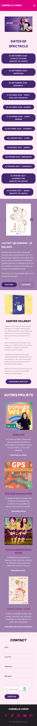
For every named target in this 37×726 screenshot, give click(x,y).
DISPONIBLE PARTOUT (18, 382)
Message (8, 676)
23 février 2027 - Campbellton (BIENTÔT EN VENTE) (18, 178)
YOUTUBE (9, 285)
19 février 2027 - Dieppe (18, 147)
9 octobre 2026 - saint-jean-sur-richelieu (18, 96)
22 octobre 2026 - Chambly (18, 129)
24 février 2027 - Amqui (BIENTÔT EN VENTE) (18, 192)
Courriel (7, 657)
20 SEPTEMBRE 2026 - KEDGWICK (18, 84)
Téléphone (8, 666)
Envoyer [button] (12, 697)
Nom (6, 647)
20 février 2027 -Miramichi (19, 157)
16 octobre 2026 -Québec (18, 107)
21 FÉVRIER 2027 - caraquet (18, 166)
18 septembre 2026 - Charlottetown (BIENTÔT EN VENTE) (18, 58)
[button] (31, 219)
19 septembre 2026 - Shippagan (18, 72)
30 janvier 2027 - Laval (18, 138)
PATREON (26, 285)
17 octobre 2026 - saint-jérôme (19, 118)
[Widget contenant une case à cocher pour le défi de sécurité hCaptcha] (16, 689)
